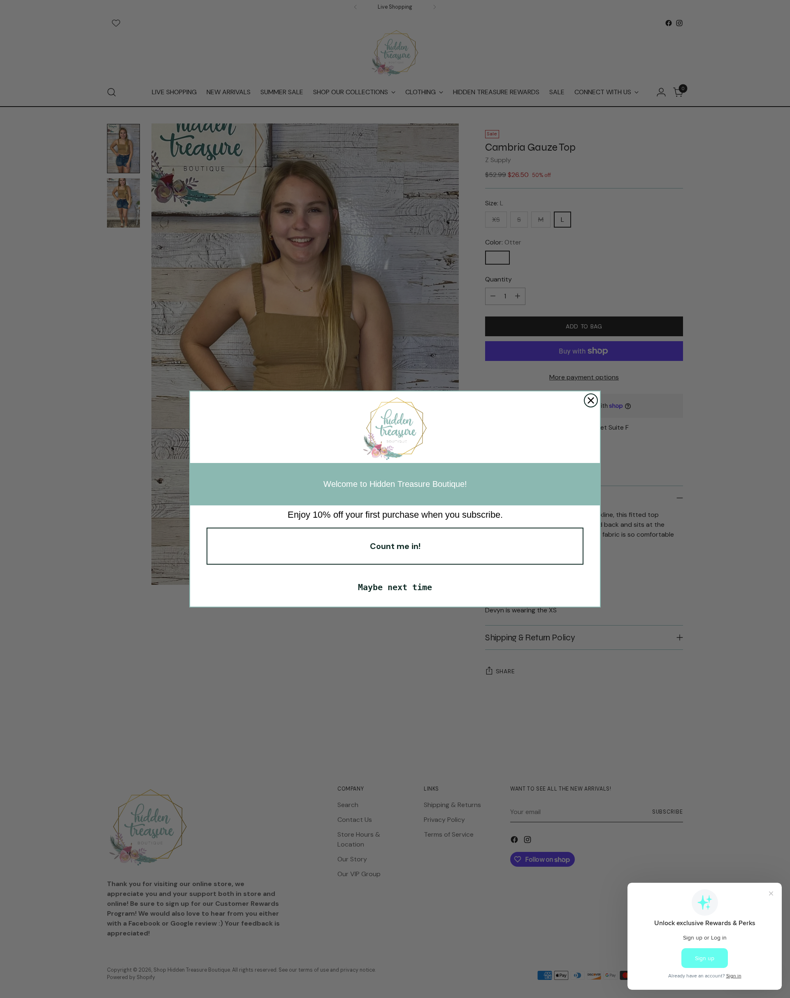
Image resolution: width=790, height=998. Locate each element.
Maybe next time (395, 587)
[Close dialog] (590, 400)
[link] (395, 429)
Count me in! (395, 546)
